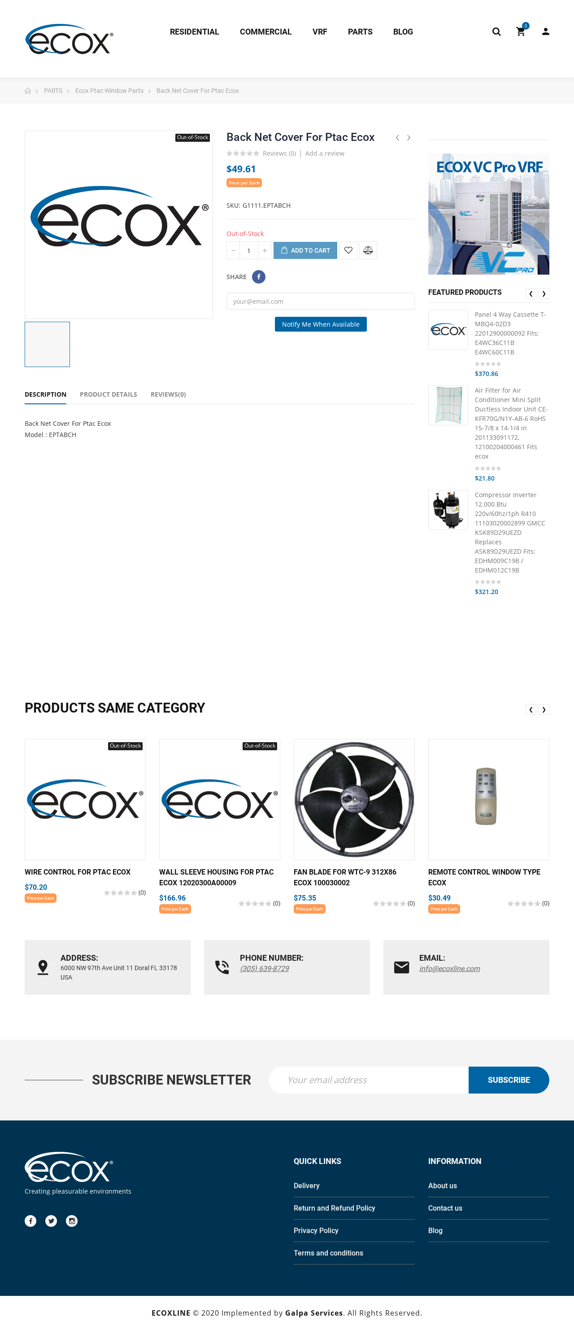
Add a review (324, 153)
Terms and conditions (328, 1253)
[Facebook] (30, 1221)
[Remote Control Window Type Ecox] (488, 799)
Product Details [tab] (108, 394)
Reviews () (279, 154)
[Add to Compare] (368, 250)
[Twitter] (51, 1221)
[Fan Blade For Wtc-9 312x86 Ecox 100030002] (354, 799)
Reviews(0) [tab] (168, 394)
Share (258, 277)
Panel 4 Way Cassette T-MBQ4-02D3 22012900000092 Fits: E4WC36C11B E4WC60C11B (510, 333)
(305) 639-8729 (264, 968)
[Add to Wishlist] (348, 250)
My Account (541, 31)
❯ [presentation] (544, 293)
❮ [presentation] (531, 293)
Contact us (445, 1208)
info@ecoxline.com (449, 968)
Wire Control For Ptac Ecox (77, 872)
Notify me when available (321, 324)
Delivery (307, 1185)
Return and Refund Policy (334, 1208)
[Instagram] (72, 1221)
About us (442, 1185)
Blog (435, 1230)
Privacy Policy (316, 1230)
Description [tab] (45, 394)
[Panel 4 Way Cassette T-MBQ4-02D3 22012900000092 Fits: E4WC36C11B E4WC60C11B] (448, 330)
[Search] (496, 31)
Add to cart (310, 250)
